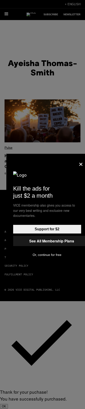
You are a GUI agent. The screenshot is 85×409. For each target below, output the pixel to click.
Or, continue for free (47, 255)
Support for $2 (47, 229)
